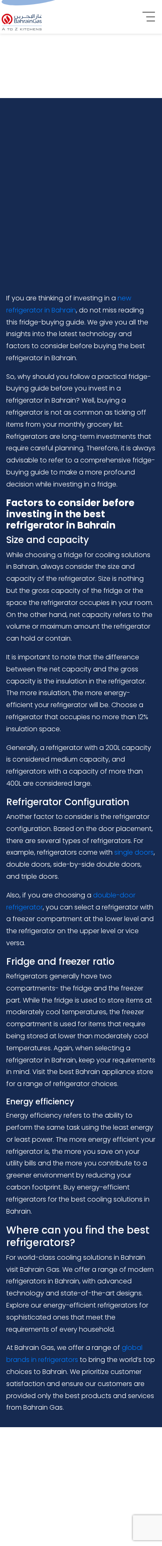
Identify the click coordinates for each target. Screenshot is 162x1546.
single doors (134, 852)
